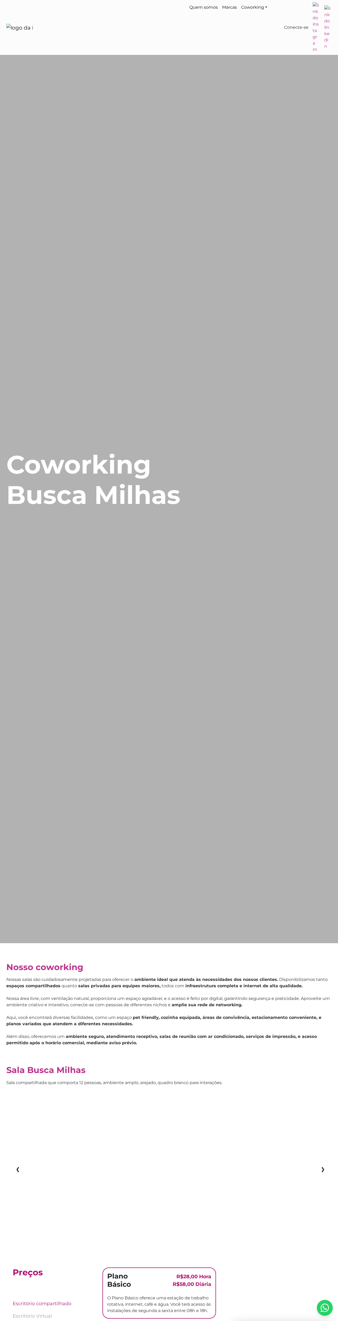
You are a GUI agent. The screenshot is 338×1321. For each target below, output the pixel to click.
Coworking (252, 7)
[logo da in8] (19, 27)
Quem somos (203, 7)
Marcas (229, 7)
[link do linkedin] (327, 27)
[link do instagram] (316, 27)
